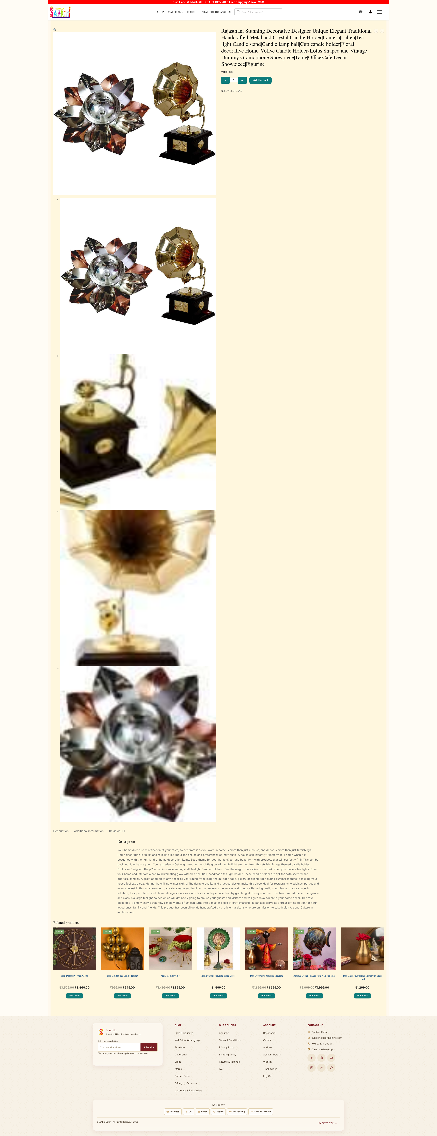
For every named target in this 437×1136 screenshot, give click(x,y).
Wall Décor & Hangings (187, 1040)
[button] (55, 29)
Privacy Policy (227, 1047)
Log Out (267, 1076)
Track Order (270, 1068)
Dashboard (269, 1032)
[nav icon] (380, 12)
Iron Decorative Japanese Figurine (266, 975)
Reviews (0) (117, 831)
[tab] (61, 831)
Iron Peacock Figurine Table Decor (218, 975)
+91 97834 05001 (322, 1043)
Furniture (180, 1047)
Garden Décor (182, 1076)
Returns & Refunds (229, 1061)
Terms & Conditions (230, 1040)
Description (61, 831)
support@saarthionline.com (327, 1037)
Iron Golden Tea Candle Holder (122, 975)
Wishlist (267, 1061)
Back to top (326, 1123)
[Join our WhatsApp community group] (321, 1068)
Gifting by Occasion (186, 1083)
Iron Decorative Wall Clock (74, 975)
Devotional (181, 1054)
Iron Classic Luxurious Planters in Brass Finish (362, 977)
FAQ (221, 1068)
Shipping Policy (227, 1054)
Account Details (272, 1054)
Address (267, 1047)
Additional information (89, 831)
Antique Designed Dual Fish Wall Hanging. (314, 975)
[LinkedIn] (311, 1068)
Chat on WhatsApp (322, 1049)
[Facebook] (311, 1058)
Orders (267, 1040)
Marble (178, 1068)
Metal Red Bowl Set (170, 975)
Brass (178, 1061)
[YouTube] (331, 1058)
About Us (224, 1032)
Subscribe (149, 1047)
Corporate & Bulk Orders (188, 1090)
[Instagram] (321, 1058)
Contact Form (319, 1032)
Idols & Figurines (184, 1032)
